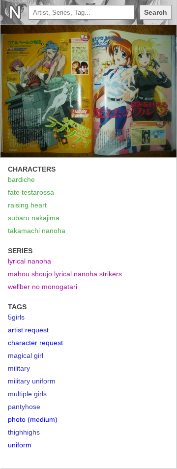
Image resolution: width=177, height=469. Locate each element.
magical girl (25, 355)
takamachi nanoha (36, 230)
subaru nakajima (33, 218)
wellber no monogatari (42, 287)
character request (35, 343)
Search (155, 12)
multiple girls (27, 394)
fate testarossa (31, 192)
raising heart (27, 205)
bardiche (21, 179)
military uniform (32, 381)
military (19, 368)
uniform (19, 445)
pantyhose (24, 406)
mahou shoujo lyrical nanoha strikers (65, 274)
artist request (28, 330)
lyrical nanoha (29, 261)
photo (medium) (33, 419)
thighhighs (24, 432)
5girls (16, 317)
